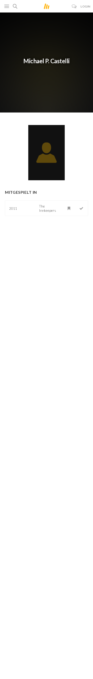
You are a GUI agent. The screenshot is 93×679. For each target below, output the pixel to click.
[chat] (74, 6)
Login (86, 6)
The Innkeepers (47, 208)
